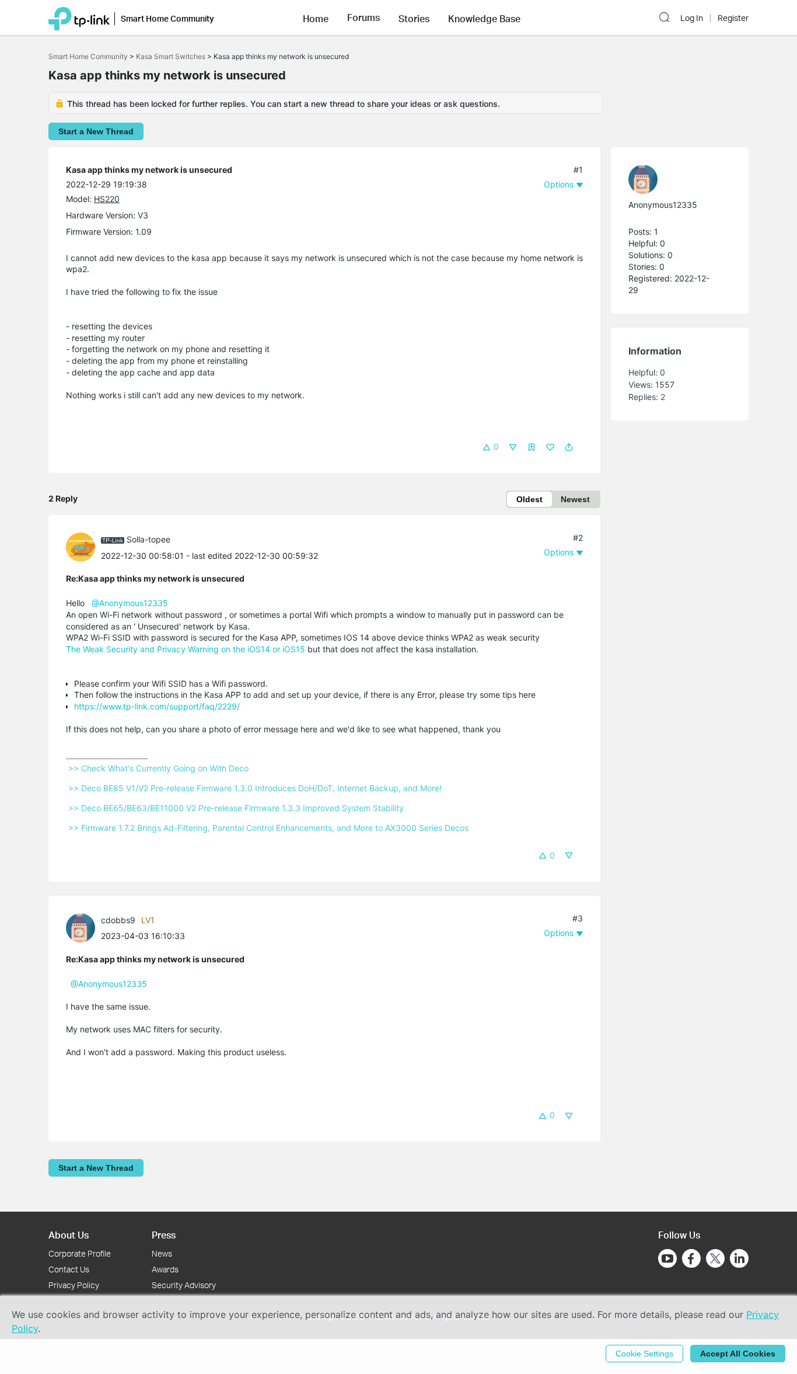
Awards (165, 1269)
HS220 (107, 199)
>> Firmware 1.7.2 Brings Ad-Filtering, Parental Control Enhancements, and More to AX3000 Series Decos (268, 828)
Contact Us (68, 1269)
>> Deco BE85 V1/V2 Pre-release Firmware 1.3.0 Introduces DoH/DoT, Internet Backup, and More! (255, 788)
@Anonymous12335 (130, 603)
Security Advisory (184, 1285)
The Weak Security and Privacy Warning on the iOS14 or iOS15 (185, 649)
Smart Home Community (88, 56)
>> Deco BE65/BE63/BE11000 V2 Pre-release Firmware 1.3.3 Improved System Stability (236, 808)
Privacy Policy (73, 1285)
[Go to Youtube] (667, 1258)
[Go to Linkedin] (739, 1258)
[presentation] (80, 547)
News (162, 1253)
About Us (68, 1235)
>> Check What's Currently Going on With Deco (158, 768)
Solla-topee (148, 539)
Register (733, 18)
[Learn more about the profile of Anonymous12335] (673, 179)
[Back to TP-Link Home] (79, 17)
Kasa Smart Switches (170, 56)
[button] (315, 17)
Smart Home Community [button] (167, 18)
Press (164, 1235)
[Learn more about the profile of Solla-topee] (83, 546)
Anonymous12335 (662, 205)
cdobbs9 (118, 920)
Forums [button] (363, 17)
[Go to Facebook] (691, 1258)
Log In (691, 18)
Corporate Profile (79, 1253)
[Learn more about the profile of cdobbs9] (83, 926)
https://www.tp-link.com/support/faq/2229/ (157, 706)
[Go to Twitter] (715, 1259)
